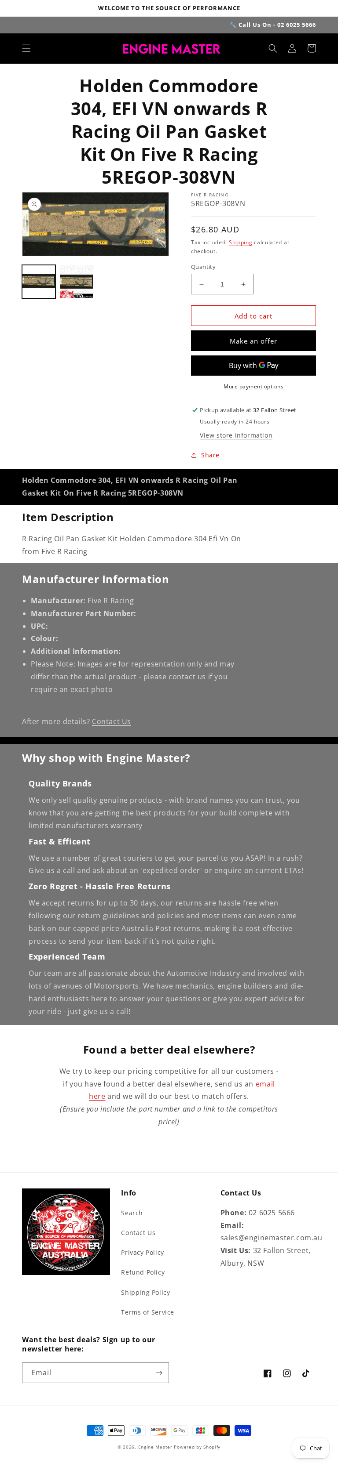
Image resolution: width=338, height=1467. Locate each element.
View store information (236, 435)
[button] (26, 48)
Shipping (241, 242)
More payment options (253, 386)
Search (132, 1213)
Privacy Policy (142, 1252)
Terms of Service (147, 1312)
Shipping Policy (145, 1292)
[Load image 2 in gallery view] (76, 281)
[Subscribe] (159, 1372)
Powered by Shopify (197, 1447)
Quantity (203, 267)
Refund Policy (143, 1272)
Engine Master (155, 1447)
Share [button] (210, 455)
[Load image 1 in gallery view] (38, 281)
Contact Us (111, 721)
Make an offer (253, 341)
